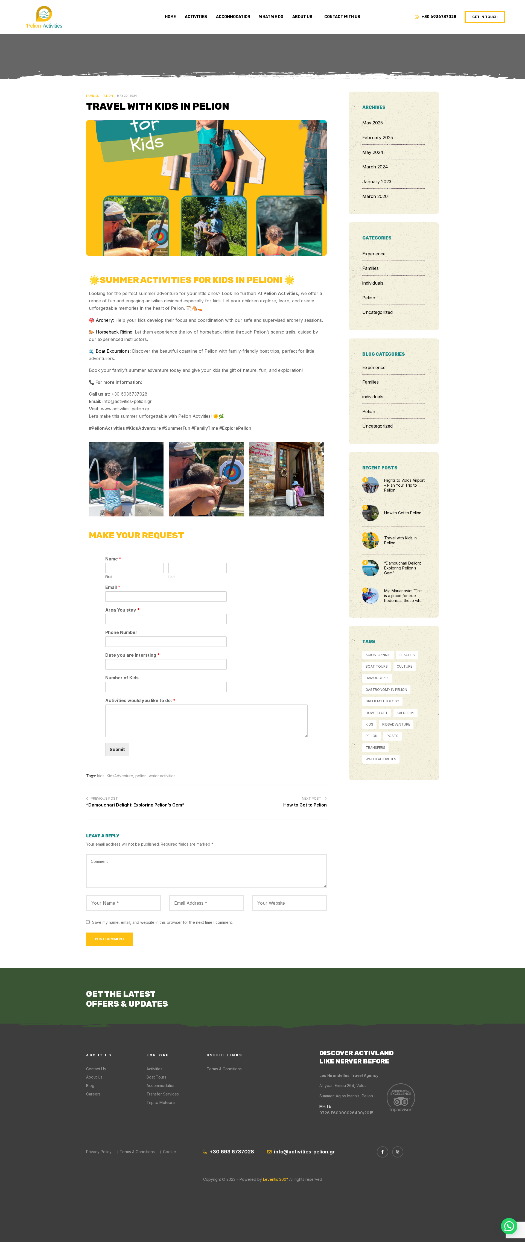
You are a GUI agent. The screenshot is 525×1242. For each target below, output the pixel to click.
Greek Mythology (382, 701)
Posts (392, 736)
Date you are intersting (132, 655)
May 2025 (372, 122)
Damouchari (377, 678)
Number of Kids (122, 677)
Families (92, 95)
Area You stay (122, 610)
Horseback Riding (114, 332)
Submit (117, 749)
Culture (404, 666)
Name (113, 559)
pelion (141, 775)
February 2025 (377, 137)
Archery (104, 320)
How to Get (377, 713)
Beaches (407, 655)
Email (112, 587)
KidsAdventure (120, 775)
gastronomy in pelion (386, 690)
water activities (162, 775)
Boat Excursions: (113, 351)
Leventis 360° (274, 1179)
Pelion (108, 95)
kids (100, 775)
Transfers (375, 748)
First (108, 576)
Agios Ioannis (378, 655)
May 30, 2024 (127, 95)
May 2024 (372, 152)
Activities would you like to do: (140, 700)
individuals (372, 283)
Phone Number (121, 632)
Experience (374, 253)
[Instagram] (398, 1152)
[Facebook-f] (382, 1152)
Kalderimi (405, 713)
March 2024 (375, 167)
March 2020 (375, 196)
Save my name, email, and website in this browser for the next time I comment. (162, 922)
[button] (485, 17)
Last (172, 576)
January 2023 (376, 181)
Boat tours (377, 666)
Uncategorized (377, 312)
